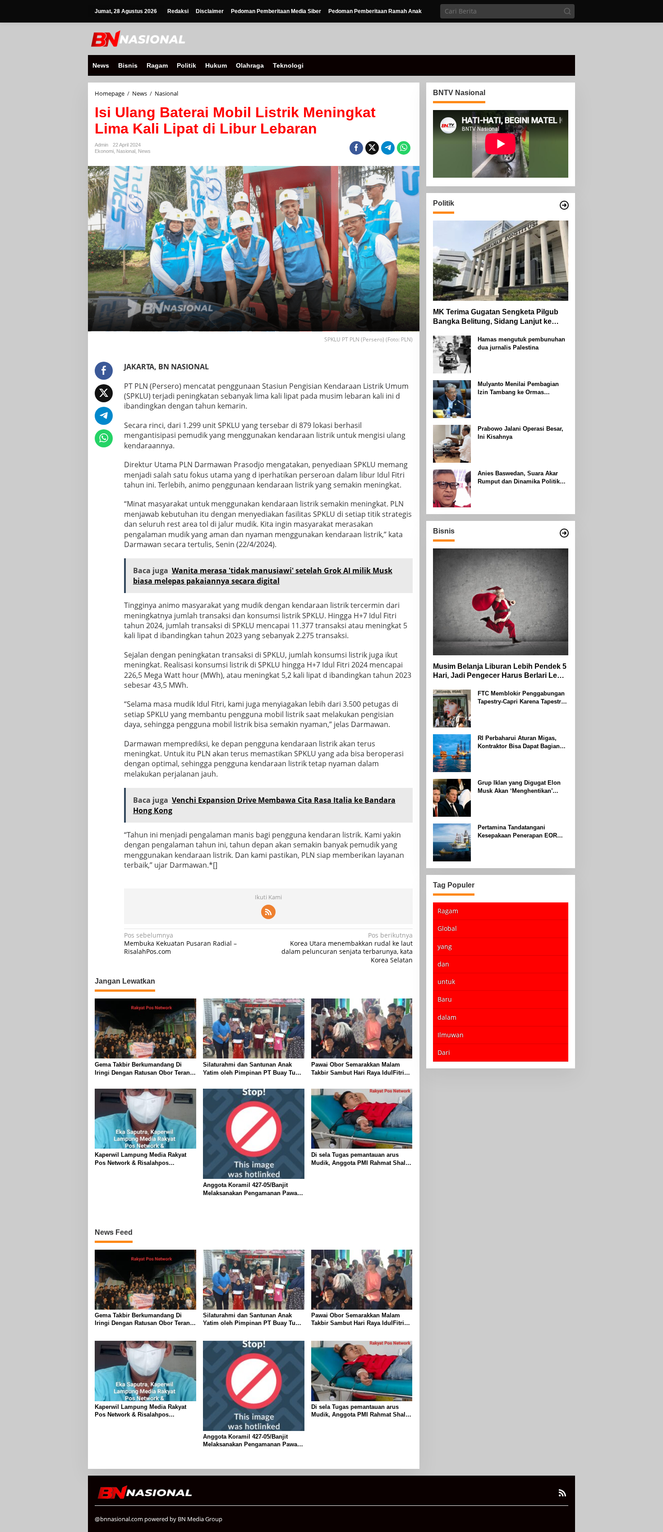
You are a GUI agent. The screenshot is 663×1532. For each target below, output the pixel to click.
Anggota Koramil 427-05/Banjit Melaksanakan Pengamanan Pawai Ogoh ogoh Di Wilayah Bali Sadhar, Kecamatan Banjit (252, 1189)
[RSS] (268, 912)
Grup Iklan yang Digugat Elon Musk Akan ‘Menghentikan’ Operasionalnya (519, 787)
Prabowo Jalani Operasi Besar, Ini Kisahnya (520, 432)
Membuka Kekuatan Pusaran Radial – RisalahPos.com (180, 943)
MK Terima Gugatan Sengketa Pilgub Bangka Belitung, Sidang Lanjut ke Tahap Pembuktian (495, 317)
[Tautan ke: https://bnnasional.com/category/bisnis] (564, 533)
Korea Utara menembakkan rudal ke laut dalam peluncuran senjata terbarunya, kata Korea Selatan (346, 947)
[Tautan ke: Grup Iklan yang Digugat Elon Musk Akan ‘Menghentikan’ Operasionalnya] (452, 797)
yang (444, 946)
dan (443, 964)
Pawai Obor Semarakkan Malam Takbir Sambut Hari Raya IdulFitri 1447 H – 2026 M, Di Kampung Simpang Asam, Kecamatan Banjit (358, 1069)
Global (447, 929)
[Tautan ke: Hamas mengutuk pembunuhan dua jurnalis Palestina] (452, 354)
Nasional (125, 151)
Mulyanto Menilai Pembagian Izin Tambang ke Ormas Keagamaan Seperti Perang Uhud (518, 388)
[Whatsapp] (403, 148)
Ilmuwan (450, 1035)
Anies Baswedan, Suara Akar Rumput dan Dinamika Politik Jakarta (519, 478)
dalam (446, 1017)
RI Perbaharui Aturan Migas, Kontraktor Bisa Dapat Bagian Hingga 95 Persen (519, 742)
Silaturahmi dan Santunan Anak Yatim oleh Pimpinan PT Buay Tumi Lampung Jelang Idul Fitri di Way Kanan (253, 1069)
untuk (446, 981)
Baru (444, 999)
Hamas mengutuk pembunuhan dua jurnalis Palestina (521, 343)
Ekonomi (104, 151)
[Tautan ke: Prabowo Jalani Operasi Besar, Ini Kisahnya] (452, 443)
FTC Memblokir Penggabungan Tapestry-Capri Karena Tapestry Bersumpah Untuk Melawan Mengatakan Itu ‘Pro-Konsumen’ (522, 698)
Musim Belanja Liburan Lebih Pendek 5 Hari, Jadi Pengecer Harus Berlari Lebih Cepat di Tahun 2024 (500, 671)
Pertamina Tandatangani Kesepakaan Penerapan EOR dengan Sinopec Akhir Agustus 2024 (521, 832)
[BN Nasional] (137, 38)
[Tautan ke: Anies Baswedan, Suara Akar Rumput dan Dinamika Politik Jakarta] (452, 487)
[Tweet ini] (372, 148)
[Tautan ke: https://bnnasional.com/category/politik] (564, 205)
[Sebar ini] (356, 148)
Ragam (447, 910)
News (144, 151)
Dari (443, 1052)
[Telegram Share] (388, 148)
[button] (567, 11)
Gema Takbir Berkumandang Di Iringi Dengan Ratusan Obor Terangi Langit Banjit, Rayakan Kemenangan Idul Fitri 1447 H (145, 1069)
